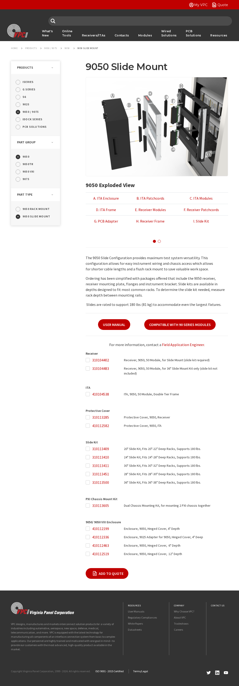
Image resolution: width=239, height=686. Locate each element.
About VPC (180, 617)
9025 (26, 104)
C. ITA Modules (201, 198)
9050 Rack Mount (36, 209)
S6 (24, 97)
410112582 (100, 425)
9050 (26, 156)
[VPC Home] (42, 608)
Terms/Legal (140, 671)
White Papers (135, 623)
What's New (47, 33)
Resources (218, 35)
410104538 (100, 394)
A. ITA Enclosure (106, 198)
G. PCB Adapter (106, 221)
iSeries (28, 82)
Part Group (26, 142)
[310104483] (89, 368)
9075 (26, 179)
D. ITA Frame (106, 209)
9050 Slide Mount (36, 216)
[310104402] (89, 360)
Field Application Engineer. (183, 344)
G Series (29, 89)
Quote (223, 5)
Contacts (122, 35)
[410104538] (89, 394)
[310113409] (89, 448)
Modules (145, 35)
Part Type (24, 194)
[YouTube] (226, 672)
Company (179, 605)
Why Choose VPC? (184, 611)
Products (25, 67)
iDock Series (32, 119)
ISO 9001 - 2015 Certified (109, 671)
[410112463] (89, 545)
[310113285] (89, 417)
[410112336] (89, 537)
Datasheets (135, 629)
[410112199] (89, 528)
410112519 (100, 554)
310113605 (100, 505)
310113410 (100, 457)
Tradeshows (181, 623)
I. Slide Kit (201, 221)
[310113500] (89, 482)
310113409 (100, 448)
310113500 (100, 482)
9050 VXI (29, 171)
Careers (178, 629)
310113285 (100, 417)
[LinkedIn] (217, 672)
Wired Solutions (168, 33)
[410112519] (89, 554)
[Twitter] (209, 672)
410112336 (100, 537)
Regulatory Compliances (142, 617)
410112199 (100, 528)
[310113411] (89, 465)
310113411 (100, 465)
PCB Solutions (193, 33)
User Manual (114, 324)
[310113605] (89, 505)
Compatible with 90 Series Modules (180, 324)
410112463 (100, 545)
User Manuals (136, 611)
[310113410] (89, 457)
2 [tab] (159, 241)
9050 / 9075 (31, 111)
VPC (17, 31)
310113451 (100, 474)
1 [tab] (154, 241)
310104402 (100, 360)
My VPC (200, 5)
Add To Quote (111, 573)
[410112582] (89, 425)
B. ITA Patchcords (150, 198)
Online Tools (67, 33)
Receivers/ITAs (93, 35)
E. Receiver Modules (150, 209)
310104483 (100, 368)
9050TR (28, 164)
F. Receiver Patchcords (201, 209)
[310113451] (89, 474)
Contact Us (218, 605)
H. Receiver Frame (150, 221)
